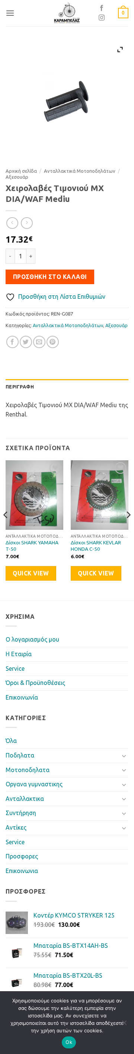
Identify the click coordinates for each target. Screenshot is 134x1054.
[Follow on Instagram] (102, 18)
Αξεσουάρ (17, 176)
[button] (10, 13)
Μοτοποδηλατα (28, 769)
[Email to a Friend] (39, 342)
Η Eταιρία (19, 654)
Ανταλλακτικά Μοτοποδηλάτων (79, 170)
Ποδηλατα (20, 755)
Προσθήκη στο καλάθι (50, 277)
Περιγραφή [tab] (20, 386)
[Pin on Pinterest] (53, 342)
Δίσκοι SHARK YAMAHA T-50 (32, 546)
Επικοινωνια (22, 870)
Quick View (31, 573)
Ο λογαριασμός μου (32, 639)
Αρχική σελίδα (21, 170)
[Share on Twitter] (26, 342)
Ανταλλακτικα (25, 798)
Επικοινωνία (22, 697)
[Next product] (12, 223)
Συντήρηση (21, 812)
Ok (69, 1042)
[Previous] (5, 530)
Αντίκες (16, 827)
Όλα (11, 740)
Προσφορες (22, 856)
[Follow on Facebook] (102, 8)
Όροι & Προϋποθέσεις (35, 682)
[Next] (128, 530)
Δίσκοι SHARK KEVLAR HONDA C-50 (96, 546)
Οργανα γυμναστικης (34, 784)
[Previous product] (26, 223)
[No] (123, 1025)
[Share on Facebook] (12, 342)
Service (15, 668)
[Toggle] (123, 755)
